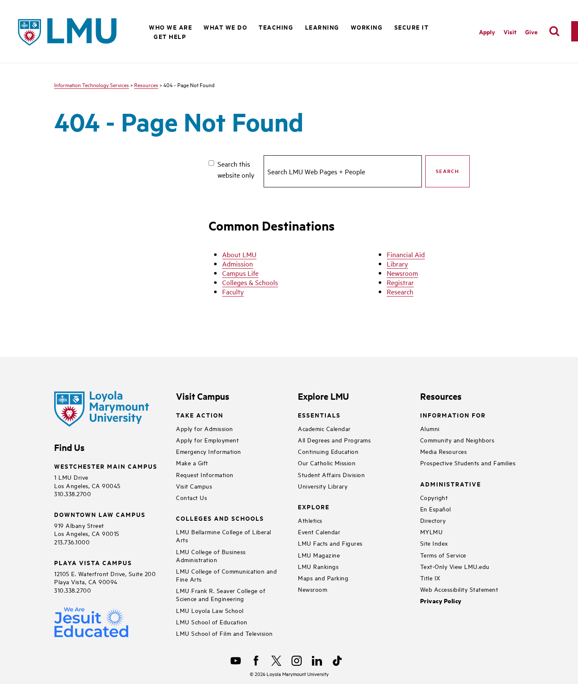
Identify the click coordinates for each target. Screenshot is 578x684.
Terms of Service (443, 555)
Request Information (205, 474)
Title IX (430, 578)
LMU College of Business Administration (211, 555)
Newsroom (402, 272)
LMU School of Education (212, 622)
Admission (237, 263)
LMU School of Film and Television (224, 633)
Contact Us (191, 497)
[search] (554, 31)
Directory (433, 520)
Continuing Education (328, 451)
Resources (146, 84)
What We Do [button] (225, 26)
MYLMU (431, 531)
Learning (322, 26)
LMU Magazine (319, 555)
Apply (487, 31)
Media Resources (443, 451)
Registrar (400, 282)
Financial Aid (406, 254)
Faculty (233, 291)
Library (397, 263)
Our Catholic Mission (326, 463)
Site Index (434, 543)
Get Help (170, 36)
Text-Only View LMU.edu (455, 566)
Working (367, 26)
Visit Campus (194, 486)
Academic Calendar (324, 428)
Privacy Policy (441, 601)
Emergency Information (208, 451)
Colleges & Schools (250, 282)
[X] (276, 661)
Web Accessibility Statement (459, 589)
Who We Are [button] (170, 26)
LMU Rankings (318, 566)
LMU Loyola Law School (210, 610)
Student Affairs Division (331, 474)
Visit (510, 31)
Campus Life (240, 272)
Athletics (310, 520)
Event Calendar (319, 531)
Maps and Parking (323, 578)
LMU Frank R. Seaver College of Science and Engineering (220, 594)
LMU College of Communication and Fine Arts (226, 575)
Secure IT (411, 26)
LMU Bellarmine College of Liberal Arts (223, 535)
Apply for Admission (204, 428)
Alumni (430, 428)
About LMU (239, 254)
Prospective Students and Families (468, 463)
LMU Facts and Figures (330, 543)
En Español (435, 509)
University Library (322, 486)
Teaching (276, 26)
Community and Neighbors (457, 440)
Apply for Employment (207, 440)
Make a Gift (192, 463)
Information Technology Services (91, 84)
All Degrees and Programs (334, 440)
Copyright (434, 497)
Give (531, 31)
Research (400, 291)
